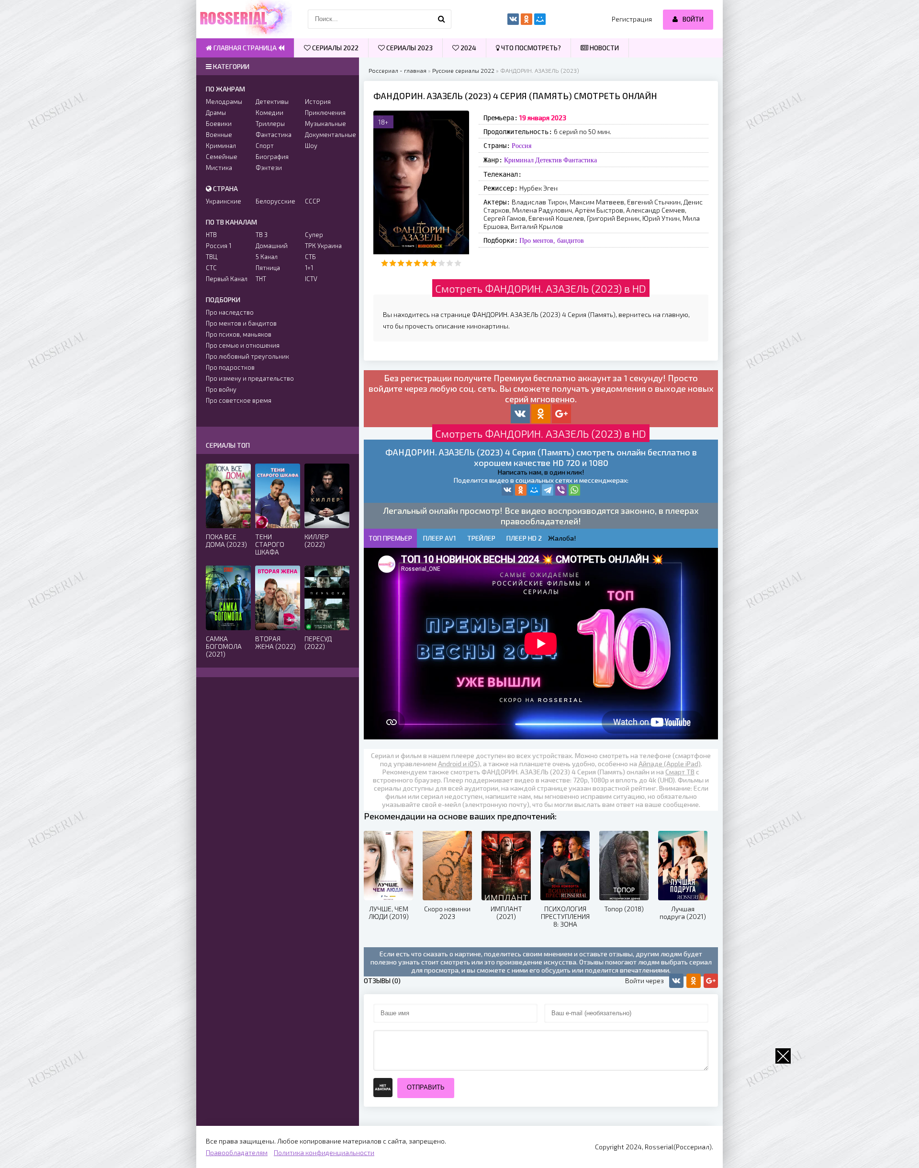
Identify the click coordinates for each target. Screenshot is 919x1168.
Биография (272, 156)
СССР (312, 201)
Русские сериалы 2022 (463, 70)
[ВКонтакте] (507, 490)
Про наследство (230, 312)
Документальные (327, 134)
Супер (314, 234)
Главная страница (245, 48)
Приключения (325, 112)
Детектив (548, 160)
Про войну (221, 389)
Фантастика (580, 160)
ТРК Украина (323, 245)
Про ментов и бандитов (241, 323)
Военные (219, 134)
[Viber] (561, 490)
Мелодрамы (224, 101)
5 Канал (267, 257)
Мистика (219, 167)
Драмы (216, 112)
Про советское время (238, 400)
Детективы (272, 101)
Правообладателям (237, 1152)
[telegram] (547, 490)
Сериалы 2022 (335, 48)
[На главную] (244, 19)
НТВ (211, 234)
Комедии (269, 112)
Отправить (426, 1087)
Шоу (311, 145)
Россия (521, 145)
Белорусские (275, 201)
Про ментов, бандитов (551, 240)
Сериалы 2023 (409, 48)
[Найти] (441, 19)
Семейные (221, 156)
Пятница (268, 268)
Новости (603, 48)
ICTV (311, 279)
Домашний (272, 245)
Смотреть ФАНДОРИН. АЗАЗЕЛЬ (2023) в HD (540, 288)
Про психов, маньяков (238, 334)
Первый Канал (226, 279)
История (318, 101)
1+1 (309, 268)
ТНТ (261, 279)
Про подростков (230, 367)
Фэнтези (269, 167)
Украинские (223, 201)
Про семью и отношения (243, 345)
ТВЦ (211, 257)
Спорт (265, 145)
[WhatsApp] (574, 490)
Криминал (519, 160)
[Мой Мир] (534, 490)
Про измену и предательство (250, 378)
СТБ (310, 257)
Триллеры (270, 123)
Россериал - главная (397, 70)
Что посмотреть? (530, 48)
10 (458, 263)
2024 (467, 48)
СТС (211, 268)
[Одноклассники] (521, 490)
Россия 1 (218, 245)
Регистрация (632, 19)
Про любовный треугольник (247, 356)
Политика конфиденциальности (324, 1152)
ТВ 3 (262, 234)
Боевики (219, 123)
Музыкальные (325, 123)
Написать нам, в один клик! (541, 472)
